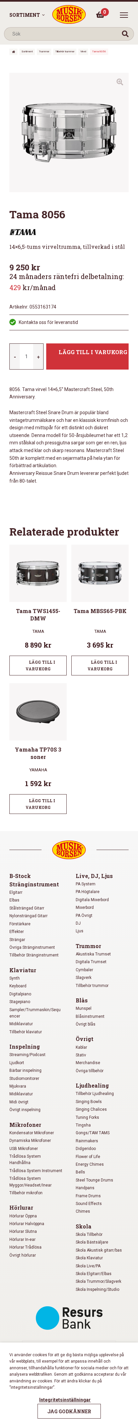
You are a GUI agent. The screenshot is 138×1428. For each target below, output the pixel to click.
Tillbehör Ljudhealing (95, 1093)
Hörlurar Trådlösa (25, 1247)
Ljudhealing (92, 1085)
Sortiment (24, 15)
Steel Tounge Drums (94, 1180)
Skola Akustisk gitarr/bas (99, 1250)
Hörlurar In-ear (22, 1239)
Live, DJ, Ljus (94, 876)
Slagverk (83, 977)
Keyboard (17, 986)
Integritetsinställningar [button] (65, 1400)
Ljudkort (16, 1062)
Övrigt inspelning (25, 1109)
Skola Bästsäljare (92, 1242)
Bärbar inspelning (25, 1070)
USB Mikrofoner (23, 1148)
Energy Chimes (90, 1164)
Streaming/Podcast (27, 1054)
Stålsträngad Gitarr (26, 908)
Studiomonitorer (24, 1078)
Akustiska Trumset (93, 954)
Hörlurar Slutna (23, 1231)
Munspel (83, 1008)
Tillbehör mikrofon (26, 1193)
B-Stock (20, 876)
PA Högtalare (87, 891)
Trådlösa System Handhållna (25, 1159)
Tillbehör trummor (64, 51)
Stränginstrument (34, 884)
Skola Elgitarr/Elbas (94, 1273)
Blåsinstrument (90, 1016)
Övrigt (84, 1039)
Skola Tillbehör (89, 1234)
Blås (82, 1000)
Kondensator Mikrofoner (31, 1133)
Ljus (79, 931)
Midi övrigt (18, 1102)
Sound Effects (89, 1203)
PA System (85, 884)
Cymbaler (84, 970)
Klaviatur (22, 970)
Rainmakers (87, 1141)
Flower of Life (88, 1156)
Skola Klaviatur (89, 1258)
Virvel (83, 51)
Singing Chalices (91, 1109)
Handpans (85, 1188)
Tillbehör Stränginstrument (34, 955)
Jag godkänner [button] (69, 1411)
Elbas (14, 900)
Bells (80, 1172)
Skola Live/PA (88, 1266)
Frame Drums (88, 1196)
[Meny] (124, 15)
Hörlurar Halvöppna (26, 1223)
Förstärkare (19, 924)
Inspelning (24, 1046)
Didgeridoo (86, 1148)
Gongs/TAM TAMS (93, 1133)
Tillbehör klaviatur (25, 1032)
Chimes (83, 1211)
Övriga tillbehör (90, 1070)
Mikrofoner (25, 1124)
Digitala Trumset (91, 961)
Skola (83, 1226)
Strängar (17, 939)
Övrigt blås (85, 1024)
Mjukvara (17, 1086)
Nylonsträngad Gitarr (28, 916)
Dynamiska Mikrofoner (30, 1140)
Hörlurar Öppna (23, 1216)
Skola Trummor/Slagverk (98, 1281)
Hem (13, 52)
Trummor (44, 51)
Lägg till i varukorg (93, 351)
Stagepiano (19, 1001)
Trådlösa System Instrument (35, 1170)
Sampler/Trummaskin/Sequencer (35, 1013)
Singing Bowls (89, 1101)
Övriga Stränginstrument (32, 947)
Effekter (16, 931)
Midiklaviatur (21, 1024)
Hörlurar (21, 1207)
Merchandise (88, 1062)
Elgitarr (15, 892)
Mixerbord (85, 907)
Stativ (81, 1055)
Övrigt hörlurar (22, 1255)
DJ (78, 923)
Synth (14, 978)
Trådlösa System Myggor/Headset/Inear (30, 1181)
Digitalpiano (20, 994)
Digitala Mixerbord (92, 899)
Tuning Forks (87, 1117)
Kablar (81, 1047)
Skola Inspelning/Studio (97, 1289)
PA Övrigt (84, 915)
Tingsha (83, 1125)
